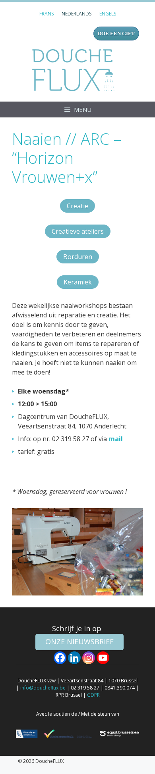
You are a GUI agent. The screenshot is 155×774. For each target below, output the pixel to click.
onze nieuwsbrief (79, 641)
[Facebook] (60, 657)
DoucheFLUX (75, 69)
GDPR (93, 694)
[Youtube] (103, 657)
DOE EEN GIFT (116, 33)
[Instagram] (88, 657)
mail (115, 438)
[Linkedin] (74, 657)
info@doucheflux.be (43, 687)
